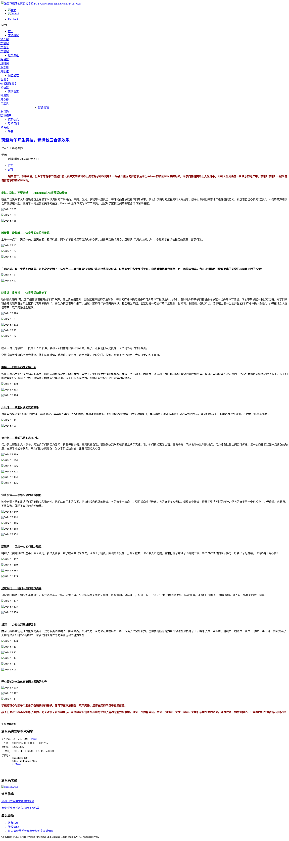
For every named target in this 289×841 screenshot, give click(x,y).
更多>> (34, 739)
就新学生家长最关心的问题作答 (20, 808)
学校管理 (13, 826)
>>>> (16, 764)
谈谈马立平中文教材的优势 (17, 801)
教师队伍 (13, 822)
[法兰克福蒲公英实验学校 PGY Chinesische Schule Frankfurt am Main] (41, 3)
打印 (10, 165)
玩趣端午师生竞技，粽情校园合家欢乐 (35, 140)
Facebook (13, 19)
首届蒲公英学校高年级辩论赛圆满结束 (31, 830)
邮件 (10, 169)
